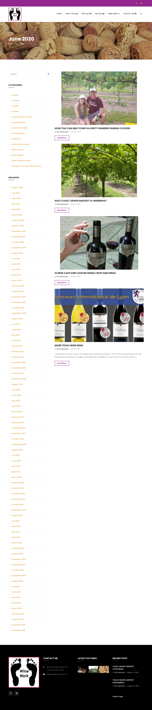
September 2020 (19, 575)
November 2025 (19, 237)
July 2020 (16, 586)
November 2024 (19, 302)
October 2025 (18, 242)
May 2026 (16, 204)
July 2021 (16, 521)
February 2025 (18, 286)
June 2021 (16, 526)
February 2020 (18, 614)
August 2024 (17, 319)
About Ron (71, 13)
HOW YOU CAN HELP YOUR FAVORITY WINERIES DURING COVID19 (92, 128)
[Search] (48, 74)
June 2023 (16, 395)
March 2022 (17, 477)
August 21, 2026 (133, 672)
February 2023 (18, 417)
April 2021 (16, 537)
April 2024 (16, 340)
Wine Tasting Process (21, 160)
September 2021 (19, 510)
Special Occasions (20, 128)
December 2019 (18, 625)
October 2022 (18, 439)
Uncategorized (18, 133)
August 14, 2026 (133, 686)
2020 (16, 44)
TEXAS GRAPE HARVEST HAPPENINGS (123, 681)
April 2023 (16, 406)
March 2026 (17, 215)
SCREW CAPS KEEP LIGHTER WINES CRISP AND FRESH (85, 273)
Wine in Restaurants (20, 144)
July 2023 (16, 390)
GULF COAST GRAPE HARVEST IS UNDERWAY (81, 200)
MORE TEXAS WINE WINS (69, 345)
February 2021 (18, 548)
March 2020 (17, 608)
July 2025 (16, 258)
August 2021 (17, 515)
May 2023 (16, 401)
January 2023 (18, 422)
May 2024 (16, 335)
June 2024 (16, 329)
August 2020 (17, 581)
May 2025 (16, 269)
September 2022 (19, 444)
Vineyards (16, 139)
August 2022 (17, 450)
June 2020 (16, 592)
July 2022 (16, 455)
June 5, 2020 (75, 349)
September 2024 (19, 313)
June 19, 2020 (75, 204)
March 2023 (17, 411)
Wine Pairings (17, 155)
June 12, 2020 (75, 276)
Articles (85, 13)
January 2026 (18, 226)
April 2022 (16, 472)
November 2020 (19, 564)
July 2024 (16, 324)
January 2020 (18, 619)
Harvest (15, 111)
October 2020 (18, 570)
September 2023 (19, 379)
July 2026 (16, 193)
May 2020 (16, 597)
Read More (62, 138)
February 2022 (18, 482)
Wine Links (112, 13)
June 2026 (16, 198)
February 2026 (18, 220)
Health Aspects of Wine (22, 117)
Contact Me (128, 13)
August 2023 (17, 384)
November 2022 (19, 433)
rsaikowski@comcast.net (57, 674)
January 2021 (17, 554)
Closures (16, 100)
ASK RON (98, 13)
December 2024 (19, 297)
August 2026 (17, 187)
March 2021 (17, 543)
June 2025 (16, 264)
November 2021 (18, 499)
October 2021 (18, 504)
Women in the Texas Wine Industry (27, 166)
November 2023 (19, 368)
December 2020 (19, 559)
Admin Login (118, 696)
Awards (15, 95)
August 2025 (17, 253)
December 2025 (19, 231)
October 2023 (18, 373)
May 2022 (16, 466)
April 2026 (16, 209)
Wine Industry (18, 150)
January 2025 (18, 291)
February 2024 (18, 351)
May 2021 (16, 532)
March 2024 (17, 346)
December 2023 (19, 362)
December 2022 (19, 428)
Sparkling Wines (19, 122)
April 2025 (16, 275)
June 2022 (16, 461)
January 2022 (18, 488)
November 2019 (18, 630)
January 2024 (18, 357)
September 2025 (19, 247)
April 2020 (16, 603)
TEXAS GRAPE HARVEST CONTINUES (123, 667)
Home (59, 13)
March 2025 (17, 280)
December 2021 (18, 493)
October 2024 (18, 308)
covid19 (15, 106)
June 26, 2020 (75, 132)
